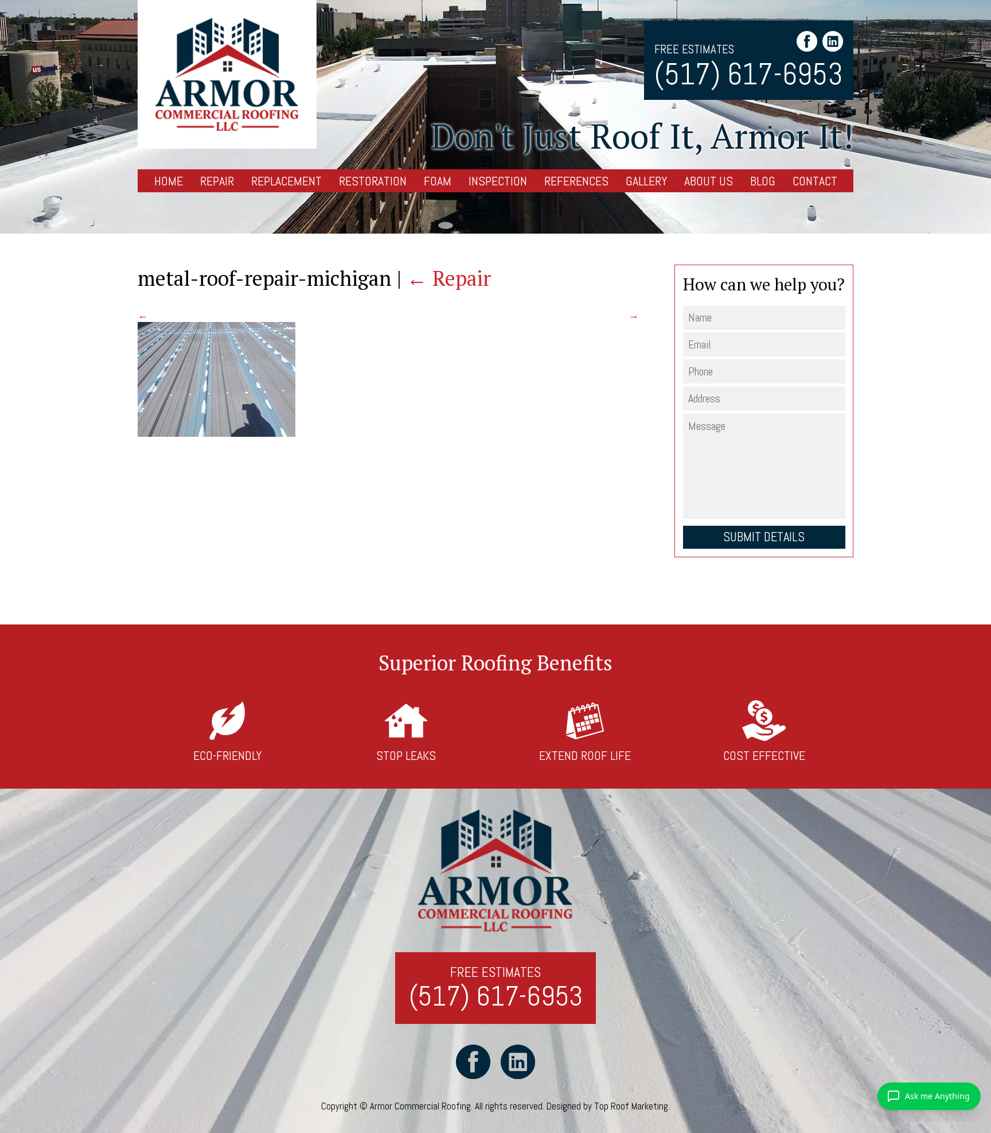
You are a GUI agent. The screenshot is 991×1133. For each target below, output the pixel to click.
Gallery (646, 181)
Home (168, 181)
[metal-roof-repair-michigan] (216, 433)
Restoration (373, 181)
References (576, 181)
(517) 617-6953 (748, 75)
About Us (708, 181)
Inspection (498, 181)
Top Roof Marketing (631, 1106)
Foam (437, 181)
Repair (217, 181)
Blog (762, 181)
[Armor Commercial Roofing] (227, 74)
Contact (815, 181)
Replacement (286, 181)
